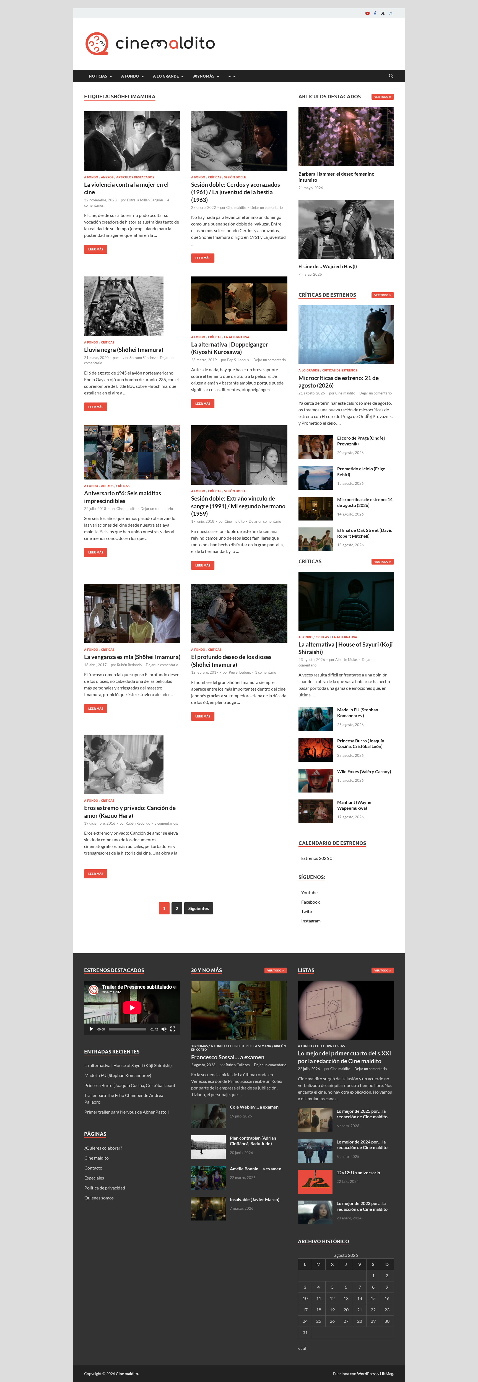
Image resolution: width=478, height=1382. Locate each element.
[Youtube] (367, 13)
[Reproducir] (91, 1029)
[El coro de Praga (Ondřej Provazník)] (315, 438)
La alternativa (236, 337)
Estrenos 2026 (315, 858)
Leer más (93, 248)
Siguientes (198, 908)
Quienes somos (99, 1197)
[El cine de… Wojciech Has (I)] (346, 228)
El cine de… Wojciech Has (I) (327, 266)
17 (305, 1309)
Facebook (310, 901)
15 (373, 1298)
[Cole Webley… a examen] (208, 1107)
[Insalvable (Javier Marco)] (208, 1199)
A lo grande (166, 76)
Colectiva (323, 1046)
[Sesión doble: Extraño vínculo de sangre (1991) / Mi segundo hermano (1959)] (239, 455)
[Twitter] (383, 13)
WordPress (366, 1373)
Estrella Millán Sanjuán (145, 200)
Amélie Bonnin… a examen (255, 1168)
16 (387, 1298)
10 (305, 1298)
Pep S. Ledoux (238, 360)
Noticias (98, 76)
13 (346, 1298)
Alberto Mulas (346, 659)
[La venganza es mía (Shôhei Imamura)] (132, 613)
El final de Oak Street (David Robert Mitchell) (365, 533)
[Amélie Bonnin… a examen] (208, 1169)
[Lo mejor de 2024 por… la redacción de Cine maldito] (315, 1142)
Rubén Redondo (129, 665)
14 (359, 1298)
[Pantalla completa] (173, 1029)
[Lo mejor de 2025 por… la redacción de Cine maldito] (315, 1111)
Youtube (309, 892)
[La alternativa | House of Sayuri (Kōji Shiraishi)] (346, 603)
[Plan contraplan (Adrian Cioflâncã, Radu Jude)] (208, 1138)
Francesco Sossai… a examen (227, 1056)
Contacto (93, 1167)
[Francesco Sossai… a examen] (239, 983)
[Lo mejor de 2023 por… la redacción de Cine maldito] (315, 1203)
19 (332, 1309)
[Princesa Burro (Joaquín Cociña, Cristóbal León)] (315, 741)
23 (387, 1309)
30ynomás (203, 76)
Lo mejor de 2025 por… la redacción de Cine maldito (362, 1113)
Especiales (94, 1177)
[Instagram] (390, 13)
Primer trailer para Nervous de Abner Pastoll (126, 1111)
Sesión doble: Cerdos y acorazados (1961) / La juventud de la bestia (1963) (235, 192)
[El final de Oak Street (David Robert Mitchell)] (315, 530)
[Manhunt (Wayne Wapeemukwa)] (315, 802)
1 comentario (265, 672)
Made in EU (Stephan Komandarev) (357, 712)
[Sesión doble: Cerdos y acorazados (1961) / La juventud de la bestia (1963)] (239, 141)
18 (318, 1309)
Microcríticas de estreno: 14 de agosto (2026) (365, 502)
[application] (132, 1008)
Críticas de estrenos (339, 370)
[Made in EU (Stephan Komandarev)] (315, 710)
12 (332, 1298)
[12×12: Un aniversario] (315, 1173)
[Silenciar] (164, 1029)
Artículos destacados (135, 177)
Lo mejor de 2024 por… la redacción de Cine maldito (362, 1144)
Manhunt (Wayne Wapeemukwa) (354, 805)
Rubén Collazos (238, 1065)
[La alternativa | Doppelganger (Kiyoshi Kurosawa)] (239, 303)
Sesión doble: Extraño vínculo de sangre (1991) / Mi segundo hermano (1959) (238, 506)
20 (346, 1309)
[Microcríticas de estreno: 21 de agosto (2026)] (346, 336)
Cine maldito (236, 207)
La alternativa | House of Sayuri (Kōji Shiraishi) (128, 1065)
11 (318, 1298)
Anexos (107, 177)
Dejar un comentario (266, 207)
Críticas (214, 177)
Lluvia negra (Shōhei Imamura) (123, 349)
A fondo (130, 76)
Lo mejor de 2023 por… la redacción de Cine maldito (362, 1206)
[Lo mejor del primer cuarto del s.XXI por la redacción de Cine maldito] (346, 983)
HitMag (386, 1373)
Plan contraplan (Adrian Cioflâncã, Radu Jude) (253, 1140)
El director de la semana (249, 1046)
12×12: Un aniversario (358, 1172)
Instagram (311, 920)
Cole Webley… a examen (254, 1106)
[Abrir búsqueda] (391, 76)
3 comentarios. (166, 823)
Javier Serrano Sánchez (137, 357)
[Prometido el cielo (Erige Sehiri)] (315, 469)
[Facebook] (375, 13)
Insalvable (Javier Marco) (254, 1199)
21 (359, 1309)
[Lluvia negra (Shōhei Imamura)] (132, 306)
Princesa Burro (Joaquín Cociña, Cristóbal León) (360, 743)
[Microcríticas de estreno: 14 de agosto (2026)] (315, 499)
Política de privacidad (104, 1187)
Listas (340, 1046)
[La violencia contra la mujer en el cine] (132, 141)
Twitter (308, 911)
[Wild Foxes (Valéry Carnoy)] (315, 772)
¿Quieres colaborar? (103, 1147)
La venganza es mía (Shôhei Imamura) (132, 656)
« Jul (302, 1348)
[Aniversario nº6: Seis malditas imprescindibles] (132, 452)
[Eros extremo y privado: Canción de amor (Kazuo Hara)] (132, 764)
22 (373, 1309)
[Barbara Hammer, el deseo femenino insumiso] (346, 136)
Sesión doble (235, 177)
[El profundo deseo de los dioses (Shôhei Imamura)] (239, 613)
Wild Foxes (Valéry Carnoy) (364, 771)
